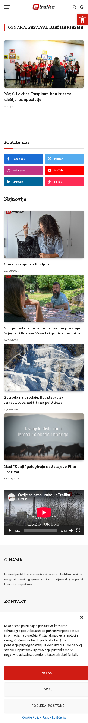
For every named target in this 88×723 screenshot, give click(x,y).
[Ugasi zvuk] (71, 530)
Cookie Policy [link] (31, 717)
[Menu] (7, 7)
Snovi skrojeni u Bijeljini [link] (26, 264)
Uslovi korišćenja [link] (54, 717)
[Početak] (10, 530)
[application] (44, 512)
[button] (81, 617)
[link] (82, 19)
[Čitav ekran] (78, 530)
